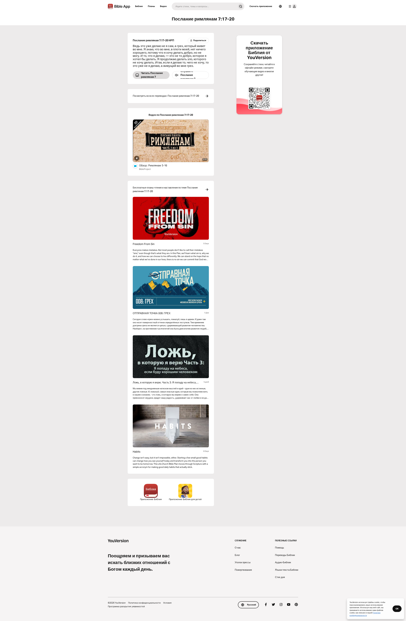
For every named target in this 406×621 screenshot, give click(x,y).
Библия (139, 6)
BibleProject (145, 169)
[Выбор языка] (280, 6)
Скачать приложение (260, 6)
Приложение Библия (151, 499)
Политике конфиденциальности (365, 614)
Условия (167, 602)
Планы (151, 6)
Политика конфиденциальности (144, 602)
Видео (163, 6)
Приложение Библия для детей (185, 499)
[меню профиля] (292, 6)
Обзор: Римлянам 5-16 (156, 165)
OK (397, 608)
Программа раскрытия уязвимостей (126, 606)
